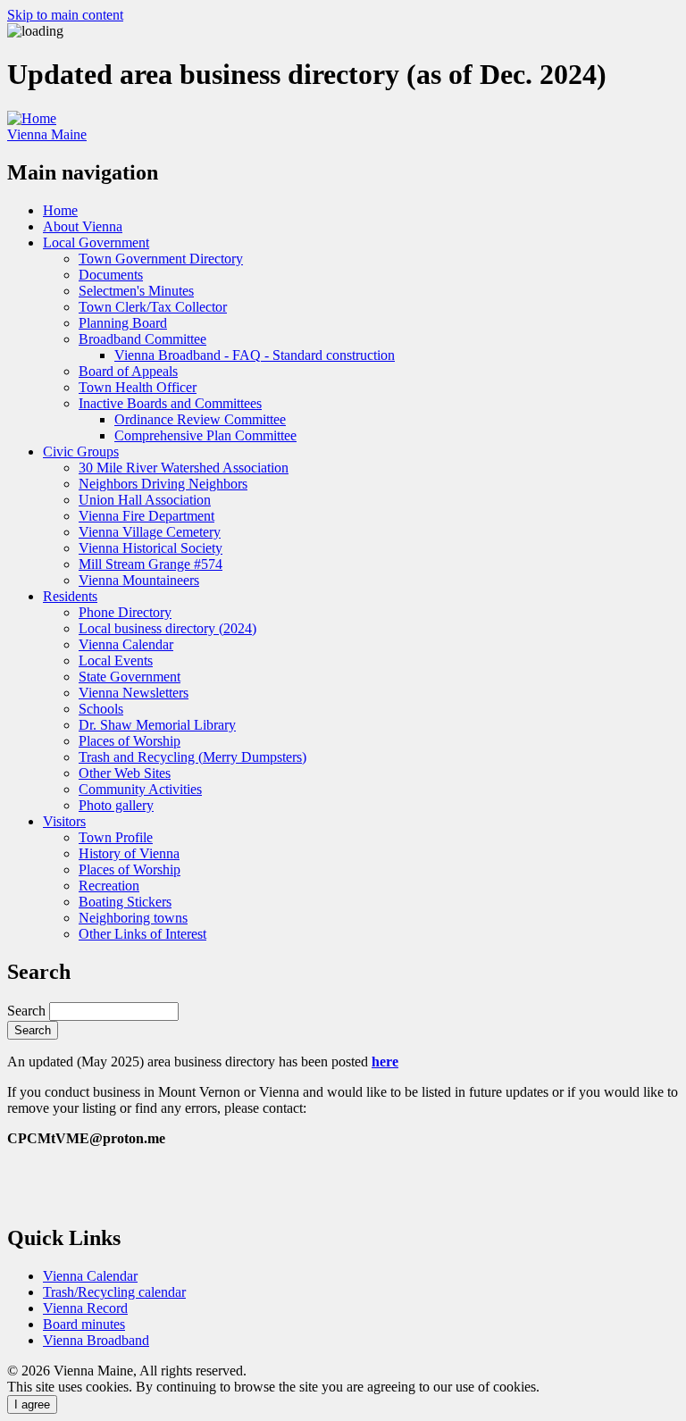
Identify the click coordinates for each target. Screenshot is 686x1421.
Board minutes (84, 1324)
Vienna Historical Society (150, 548)
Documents (111, 274)
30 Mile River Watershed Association (184, 467)
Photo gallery (116, 805)
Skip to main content (65, 14)
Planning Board (123, 322)
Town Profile (116, 837)
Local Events (116, 660)
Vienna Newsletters (133, 692)
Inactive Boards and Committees (170, 403)
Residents (70, 596)
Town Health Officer (138, 387)
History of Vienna (129, 853)
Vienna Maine (47, 134)
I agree (32, 1404)
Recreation (109, 885)
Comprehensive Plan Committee (205, 435)
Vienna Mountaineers (139, 580)
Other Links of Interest (142, 933)
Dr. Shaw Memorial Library (157, 724)
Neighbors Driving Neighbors (163, 483)
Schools (101, 708)
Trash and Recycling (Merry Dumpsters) (192, 757)
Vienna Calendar (126, 644)
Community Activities (140, 789)
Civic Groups (81, 451)
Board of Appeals (128, 371)
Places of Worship (129, 740)
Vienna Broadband (96, 1340)
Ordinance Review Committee (200, 419)
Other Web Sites (125, 773)
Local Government (96, 242)
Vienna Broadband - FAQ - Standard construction (254, 355)
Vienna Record (85, 1308)
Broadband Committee (142, 339)
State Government (129, 676)
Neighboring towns (133, 917)
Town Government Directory (161, 258)
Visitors (64, 821)
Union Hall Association (145, 499)
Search (26, 1010)
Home (60, 210)
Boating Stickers (125, 901)
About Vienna (82, 226)
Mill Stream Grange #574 (150, 564)
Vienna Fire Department (146, 515)
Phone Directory (125, 612)
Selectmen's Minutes (136, 290)
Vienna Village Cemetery (150, 531)
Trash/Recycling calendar (114, 1292)
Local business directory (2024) (167, 628)
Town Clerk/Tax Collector (153, 306)
